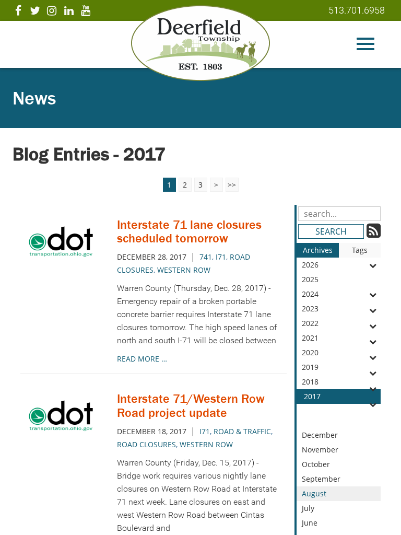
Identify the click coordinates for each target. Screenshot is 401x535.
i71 (221, 257)
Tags (360, 250)
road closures (146, 444)
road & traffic (242, 431)
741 (205, 257)
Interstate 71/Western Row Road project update (191, 405)
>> (232, 185)
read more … (142, 359)
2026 (310, 265)
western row (183, 270)
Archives (318, 250)
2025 (310, 279)
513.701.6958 (356, 10)
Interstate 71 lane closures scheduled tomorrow (189, 231)
